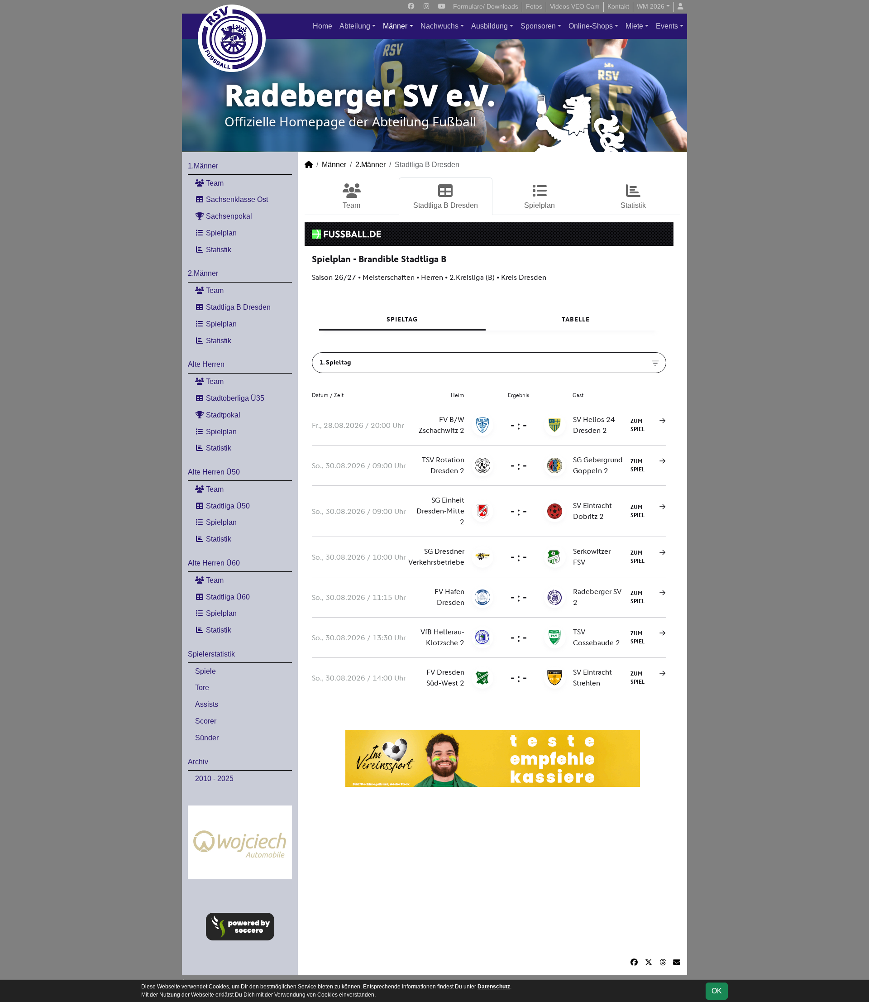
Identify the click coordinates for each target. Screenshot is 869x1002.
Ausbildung (489, 26)
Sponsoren (538, 26)
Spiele (205, 671)
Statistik (217, 250)
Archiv (198, 762)
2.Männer (203, 273)
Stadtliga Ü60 (227, 597)
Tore (202, 687)
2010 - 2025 (214, 778)
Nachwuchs (439, 26)
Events (667, 26)
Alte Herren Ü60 (214, 563)
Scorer (205, 721)
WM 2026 (650, 6)
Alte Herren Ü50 (214, 472)
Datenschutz (493, 986)
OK (716, 991)
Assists (206, 704)
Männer (395, 26)
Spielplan (220, 233)
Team (214, 183)
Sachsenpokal (228, 216)
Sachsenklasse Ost (236, 199)
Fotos (534, 6)
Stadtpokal (222, 415)
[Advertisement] (492, 872)
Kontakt (618, 6)
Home (322, 26)
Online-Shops (590, 26)
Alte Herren (206, 364)
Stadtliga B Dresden (237, 307)
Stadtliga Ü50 (227, 506)
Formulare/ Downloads (485, 6)
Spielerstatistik (211, 654)
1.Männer (203, 166)
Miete (634, 26)
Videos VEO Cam (575, 6)
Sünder (207, 738)
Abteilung (354, 26)
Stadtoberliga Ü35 (234, 398)
